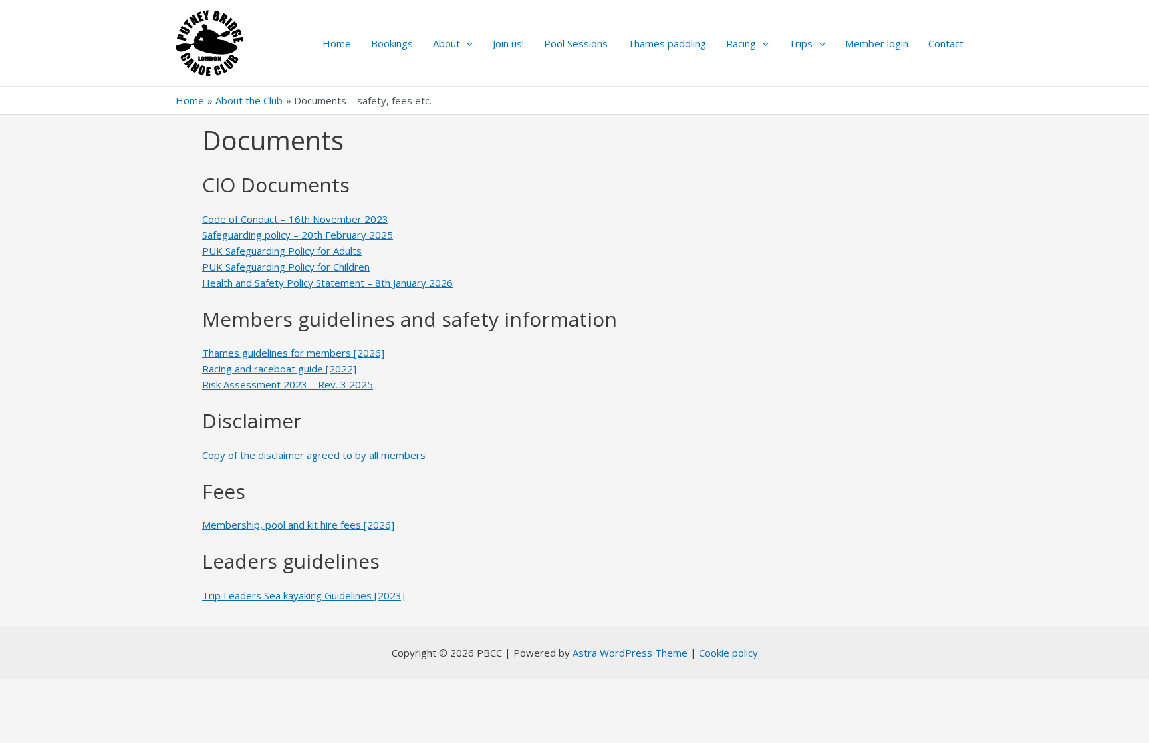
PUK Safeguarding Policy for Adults (282, 250)
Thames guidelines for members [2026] (293, 352)
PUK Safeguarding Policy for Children (286, 266)
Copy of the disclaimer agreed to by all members (314, 455)
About (446, 43)
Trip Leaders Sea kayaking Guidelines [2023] (303, 595)
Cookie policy (728, 652)
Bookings (392, 43)
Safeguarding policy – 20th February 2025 (297, 234)
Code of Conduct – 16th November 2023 (295, 218)
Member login (876, 43)
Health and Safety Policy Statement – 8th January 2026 (327, 282)
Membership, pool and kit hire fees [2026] (298, 524)
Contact (945, 43)
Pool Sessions (576, 43)
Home (336, 43)
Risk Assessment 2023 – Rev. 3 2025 (287, 384)
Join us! (508, 43)
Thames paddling (667, 43)
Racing (741, 43)
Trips (801, 43)
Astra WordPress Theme (630, 652)
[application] (466, 43)
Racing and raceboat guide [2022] (279, 368)
